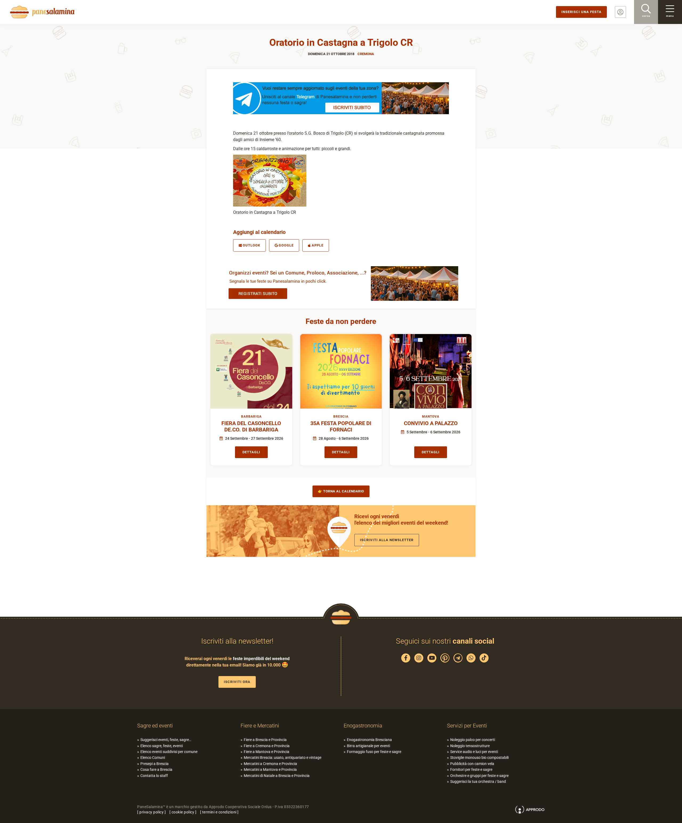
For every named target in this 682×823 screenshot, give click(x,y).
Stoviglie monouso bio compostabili (479, 757)
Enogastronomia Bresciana (369, 740)
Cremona (366, 54)
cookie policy (183, 812)
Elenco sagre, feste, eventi (161, 746)
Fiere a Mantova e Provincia (266, 752)
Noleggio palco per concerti (472, 740)
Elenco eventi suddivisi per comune (168, 752)
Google (286, 245)
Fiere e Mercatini (260, 725)
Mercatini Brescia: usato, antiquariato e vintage (282, 757)
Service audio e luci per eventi (474, 752)
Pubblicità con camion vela (472, 764)
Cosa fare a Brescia (156, 769)
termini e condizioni (219, 812)
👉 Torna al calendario (341, 491)
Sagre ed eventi (155, 725)
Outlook (251, 245)
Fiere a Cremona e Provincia (267, 746)
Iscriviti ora (237, 682)
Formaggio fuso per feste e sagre (374, 752)
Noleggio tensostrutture (470, 746)
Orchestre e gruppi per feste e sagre (479, 775)
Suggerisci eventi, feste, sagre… (165, 740)
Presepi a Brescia (154, 764)
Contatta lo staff (154, 775)
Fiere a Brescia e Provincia (265, 740)
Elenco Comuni (152, 757)
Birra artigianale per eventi (368, 746)
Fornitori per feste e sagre (471, 769)
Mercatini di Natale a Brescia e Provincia (277, 775)
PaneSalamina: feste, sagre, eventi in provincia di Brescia (41, 12)
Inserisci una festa (581, 12)
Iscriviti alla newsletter (386, 540)
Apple (317, 245)
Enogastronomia (363, 725)
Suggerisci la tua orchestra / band (478, 781)
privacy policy (151, 812)
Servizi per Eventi (467, 725)
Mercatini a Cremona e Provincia (270, 764)
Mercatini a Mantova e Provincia (270, 769)
